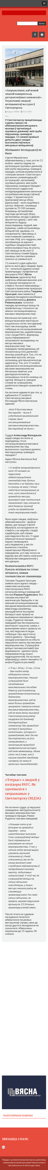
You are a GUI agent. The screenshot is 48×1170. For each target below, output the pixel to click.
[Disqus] (24, 976)
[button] (44, 3)
